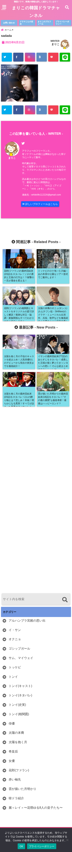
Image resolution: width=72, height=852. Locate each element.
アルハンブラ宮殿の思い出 (27, 620)
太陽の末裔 (16, 732)
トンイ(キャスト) (20, 686)
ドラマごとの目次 (26, 23)
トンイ (13, 676)
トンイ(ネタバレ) (20, 695)
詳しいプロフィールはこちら (41, 204)
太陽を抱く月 (18, 742)
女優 (12, 760)
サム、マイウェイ (21, 658)
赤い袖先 (15, 779)
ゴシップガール (19, 648)
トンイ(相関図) (19, 714)
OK (21, 846)
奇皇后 (13, 751)
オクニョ (15, 639)
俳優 (12, 723)
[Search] (64, 599)
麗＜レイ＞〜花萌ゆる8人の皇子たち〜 (36, 807)
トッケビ (15, 667)
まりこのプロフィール (44, 23)
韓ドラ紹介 (16, 798)
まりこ (55, 44)
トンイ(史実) (17, 704)
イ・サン (15, 630)
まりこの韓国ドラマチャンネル (36, 11)
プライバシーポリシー (62, 23)
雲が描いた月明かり (22, 788)
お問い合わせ (9, 23)
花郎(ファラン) (19, 770)
